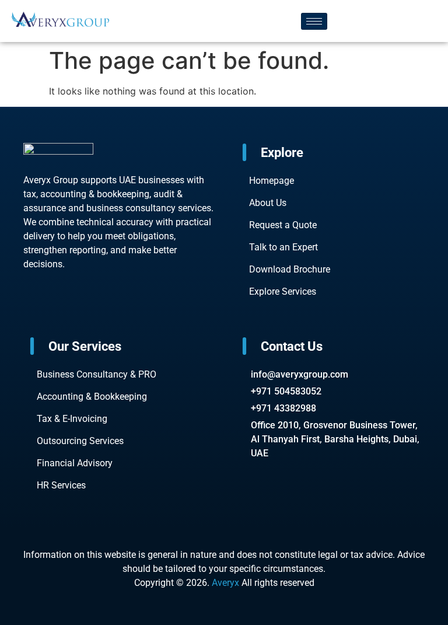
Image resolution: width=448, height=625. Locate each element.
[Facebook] (31, 311)
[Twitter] (88, 311)
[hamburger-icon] (314, 21)
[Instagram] (69, 311)
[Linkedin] (107, 311)
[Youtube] (51, 311)
